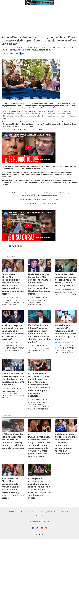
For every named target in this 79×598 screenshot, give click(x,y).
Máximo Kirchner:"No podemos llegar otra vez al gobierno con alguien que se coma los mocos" (13, 379)
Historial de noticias (28, 512)
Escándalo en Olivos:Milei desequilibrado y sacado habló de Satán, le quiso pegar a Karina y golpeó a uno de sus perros (13, 284)
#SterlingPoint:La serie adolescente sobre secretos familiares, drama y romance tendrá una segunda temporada (13, 441)
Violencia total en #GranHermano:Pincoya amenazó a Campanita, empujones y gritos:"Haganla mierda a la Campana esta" (66, 444)
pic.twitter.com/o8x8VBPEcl (51, 199)
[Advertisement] (39, 19)
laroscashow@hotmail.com (39, 521)
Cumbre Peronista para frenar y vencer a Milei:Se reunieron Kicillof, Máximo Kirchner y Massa (66, 280)
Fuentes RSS (65, 512)
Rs (23, 53)
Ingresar (40, 515)
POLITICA (5, 53)
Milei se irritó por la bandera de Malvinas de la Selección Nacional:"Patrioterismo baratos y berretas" (13, 332)
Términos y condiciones (47, 512)
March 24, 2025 (52, 203)
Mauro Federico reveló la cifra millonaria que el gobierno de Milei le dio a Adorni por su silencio (65, 332)
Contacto (12, 512)
